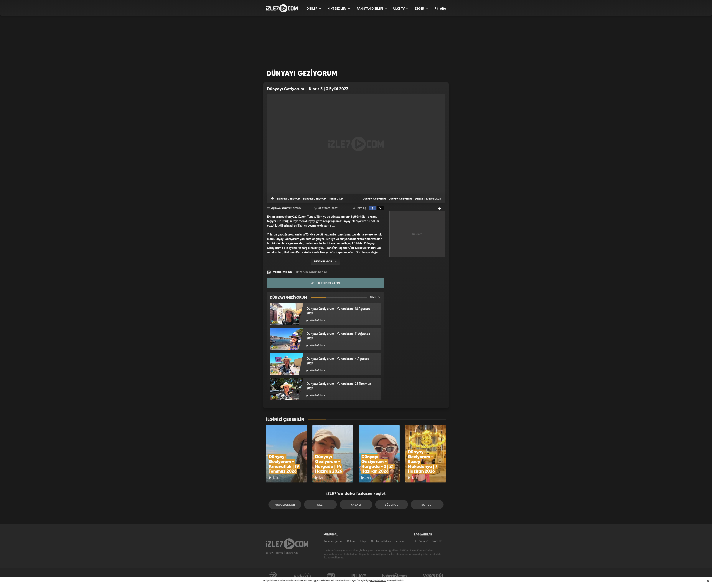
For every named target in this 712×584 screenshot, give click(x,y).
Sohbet (427, 504)
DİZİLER (312, 8)
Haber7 (394, 576)
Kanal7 (273, 576)
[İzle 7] (282, 8)
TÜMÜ (373, 297)
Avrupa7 (331, 576)
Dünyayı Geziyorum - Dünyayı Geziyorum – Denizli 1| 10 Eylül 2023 (402, 199)
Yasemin (433, 576)
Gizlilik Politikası (381, 541)
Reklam (351, 541)
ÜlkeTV (359, 576)
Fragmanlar (285, 504)
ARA (442, 8)
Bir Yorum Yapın (327, 283)
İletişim (399, 541)
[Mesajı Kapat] (708, 581)
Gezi (320, 504)
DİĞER (420, 8)
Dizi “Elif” (436, 541)
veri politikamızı (378, 580)
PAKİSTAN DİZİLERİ (370, 8)
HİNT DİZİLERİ (337, 8)
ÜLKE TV (399, 8)
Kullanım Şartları (333, 541)
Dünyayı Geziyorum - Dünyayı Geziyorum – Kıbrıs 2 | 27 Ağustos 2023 (307, 200)
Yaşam (356, 504)
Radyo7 (302, 576)
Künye (363, 541)
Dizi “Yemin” (421, 541)
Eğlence (391, 504)
